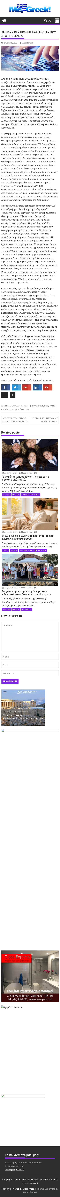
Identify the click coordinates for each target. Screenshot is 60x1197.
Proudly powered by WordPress (18, 1188)
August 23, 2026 (10, 532)
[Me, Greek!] (4, 20)
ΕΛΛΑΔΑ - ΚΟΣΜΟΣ (20, 406)
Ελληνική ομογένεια (40, 406)
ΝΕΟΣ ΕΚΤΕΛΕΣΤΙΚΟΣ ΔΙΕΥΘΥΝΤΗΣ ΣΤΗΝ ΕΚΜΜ (15, 420)
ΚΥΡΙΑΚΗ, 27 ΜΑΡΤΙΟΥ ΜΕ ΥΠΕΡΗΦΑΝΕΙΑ (45, 420)
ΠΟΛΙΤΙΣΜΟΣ (41, 550)
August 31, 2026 (10, 473)
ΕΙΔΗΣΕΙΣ (7, 406)
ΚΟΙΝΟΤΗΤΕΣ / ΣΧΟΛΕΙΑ (30, 495)
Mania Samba (27, 43)
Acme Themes (30, 1192)
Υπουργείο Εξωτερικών (19, 409)
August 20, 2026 (10, 587)
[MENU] (57, 20)
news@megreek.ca (14, 1169)
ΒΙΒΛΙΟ (5, 550)
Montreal (6, 495)
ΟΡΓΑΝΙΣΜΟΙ (26, 609)
